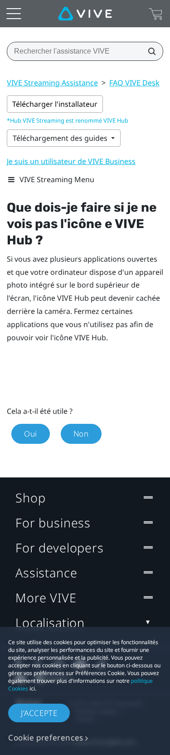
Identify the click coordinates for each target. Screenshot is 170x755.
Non (81, 433)
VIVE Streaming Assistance (52, 83)
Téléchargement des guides (61, 138)
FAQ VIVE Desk (134, 83)
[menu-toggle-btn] (13, 13)
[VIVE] (85, 13)
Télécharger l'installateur (54, 104)
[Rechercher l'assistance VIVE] (149, 51)
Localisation (50, 622)
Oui (30, 433)
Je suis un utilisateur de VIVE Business (71, 161)
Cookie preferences (45, 737)
